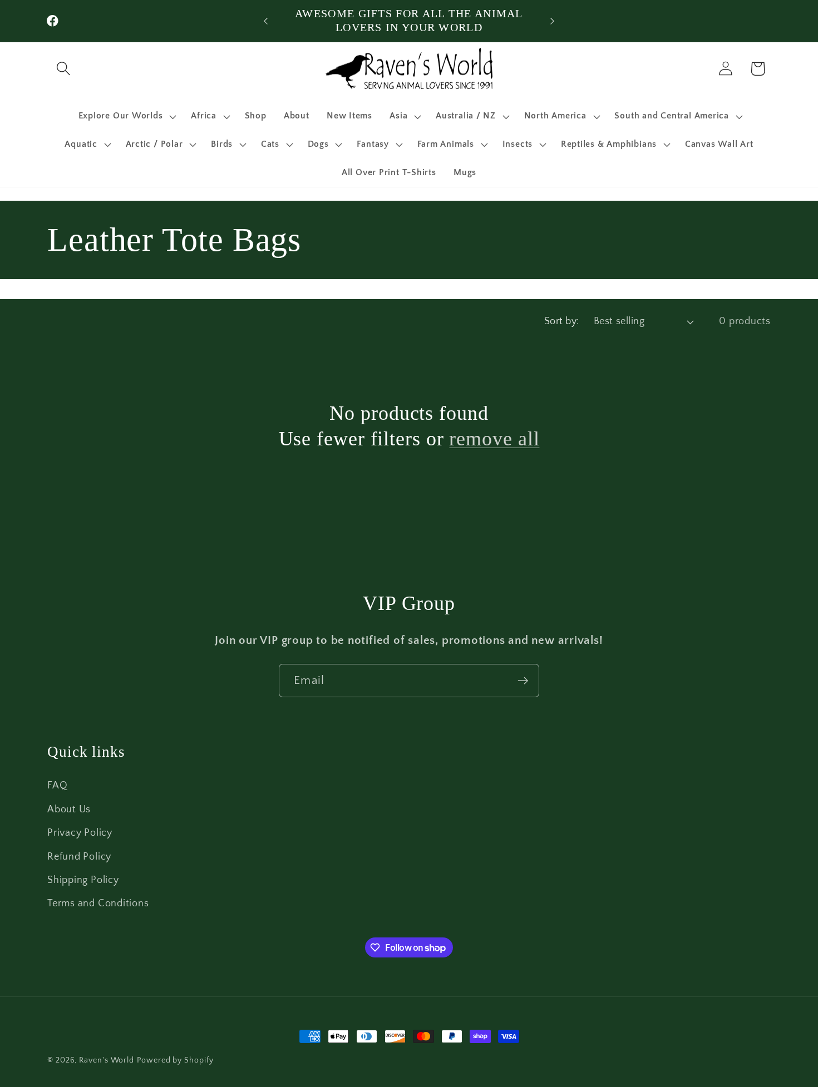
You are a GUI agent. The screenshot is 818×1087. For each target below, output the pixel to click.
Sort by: (561, 321)
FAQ (57, 785)
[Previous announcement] (266, 20)
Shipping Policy (83, 879)
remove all (494, 439)
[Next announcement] (552, 20)
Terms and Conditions (98, 903)
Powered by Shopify (175, 1060)
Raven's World (106, 1060)
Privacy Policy (79, 832)
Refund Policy (79, 856)
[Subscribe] (523, 681)
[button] (63, 69)
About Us (69, 809)
